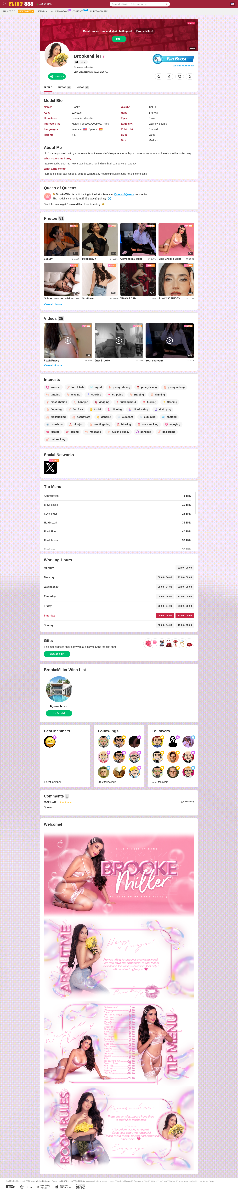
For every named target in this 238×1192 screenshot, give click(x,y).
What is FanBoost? (183, 65)
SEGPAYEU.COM (78, 1181)
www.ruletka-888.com (40, 1181)
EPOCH (64, 1181)
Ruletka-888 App (99, 11)
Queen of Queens (124, 194)
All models (9, 11)
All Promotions (59, 11)
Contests (78, 11)
